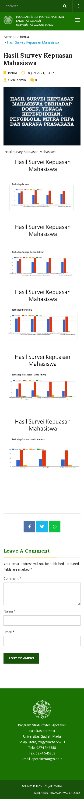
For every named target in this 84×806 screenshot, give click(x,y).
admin (21, 80)
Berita (24, 36)
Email (8, 632)
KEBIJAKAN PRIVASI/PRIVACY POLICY (57, 793)
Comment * (12, 578)
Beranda (10, 36)
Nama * (10, 611)
